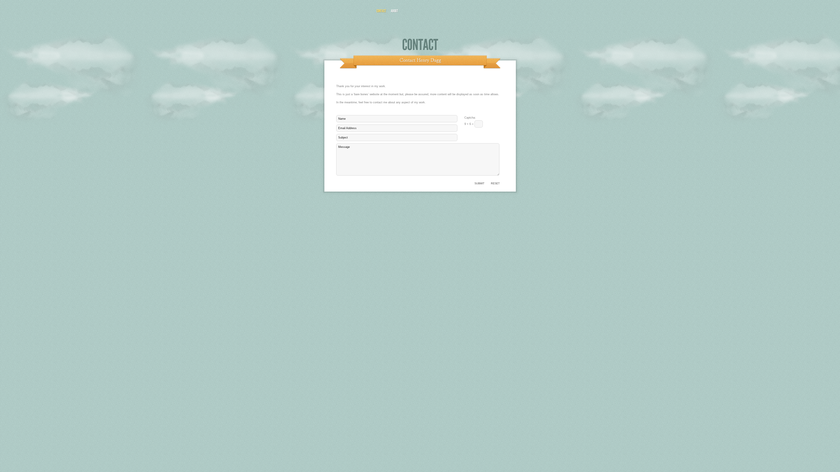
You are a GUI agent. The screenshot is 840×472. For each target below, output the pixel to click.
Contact (381, 11)
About (394, 11)
